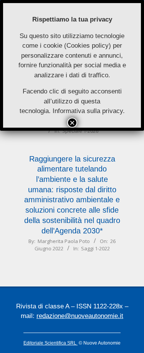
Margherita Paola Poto (64, 241)
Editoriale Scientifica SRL (50, 343)
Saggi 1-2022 (95, 248)
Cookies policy (87, 45)
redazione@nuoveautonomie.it (79, 316)
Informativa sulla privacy (88, 111)
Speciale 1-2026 (80, 130)
